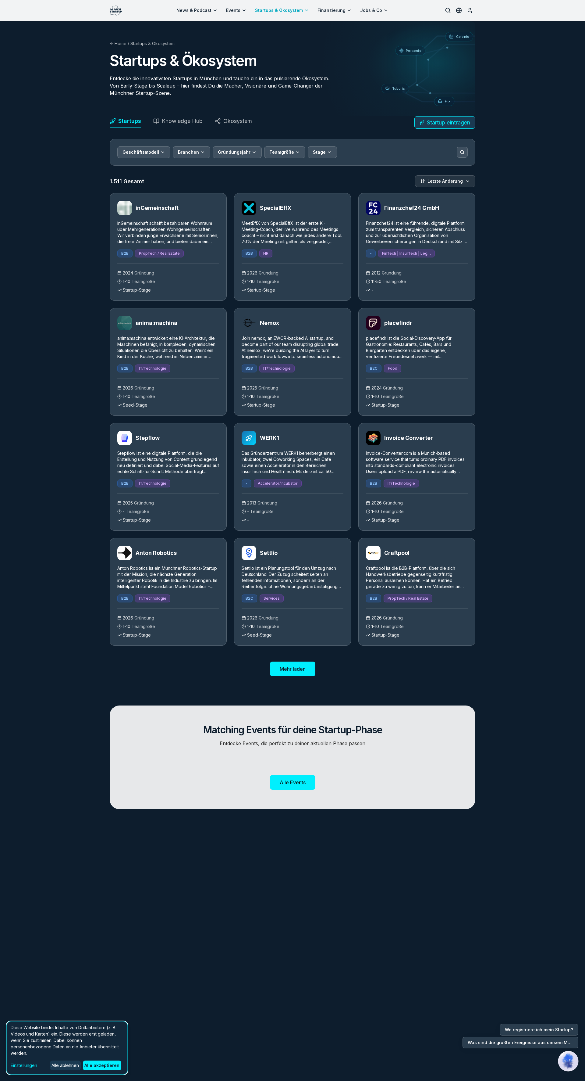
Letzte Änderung (445, 181)
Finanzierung (331, 10)
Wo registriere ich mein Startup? (539, 1029)
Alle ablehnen (65, 1065)
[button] (568, 1061)
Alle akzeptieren (101, 1065)
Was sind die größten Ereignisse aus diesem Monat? (523, 1042)
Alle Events (293, 782)
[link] (168, 247)
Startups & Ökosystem (279, 10)
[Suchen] (462, 152)
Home (120, 43)
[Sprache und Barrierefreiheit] (458, 10)
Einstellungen (24, 1065)
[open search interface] (447, 10)
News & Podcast (193, 10)
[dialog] (67, 1048)
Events (233, 10)
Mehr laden (293, 669)
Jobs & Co (371, 10)
